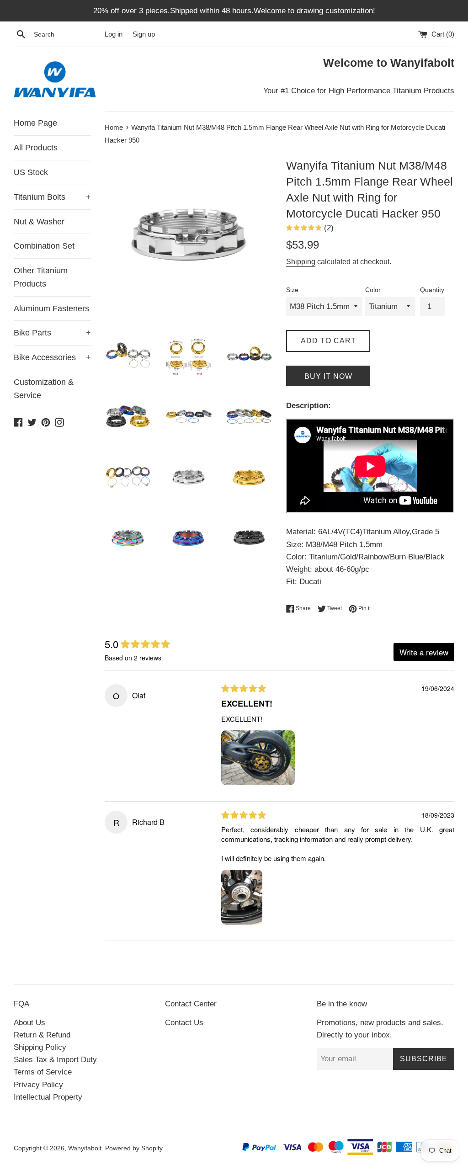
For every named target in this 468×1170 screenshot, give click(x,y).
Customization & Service (44, 389)
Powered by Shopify (134, 1148)
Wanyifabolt (84, 1148)
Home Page (35, 123)
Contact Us (184, 1022)
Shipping (300, 262)
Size (292, 290)
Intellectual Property (48, 1097)
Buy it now (328, 376)
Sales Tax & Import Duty (55, 1059)
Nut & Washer (39, 221)
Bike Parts (52, 332)
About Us (29, 1022)
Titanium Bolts (52, 197)
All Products (36, 147)
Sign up (144, 34)
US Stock (31, 172)
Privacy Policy (38, 1084)
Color (373, 290)
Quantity (432, 290)
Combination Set (44, 245)
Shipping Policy (40, 1047)
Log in (113, 34)
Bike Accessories (52, 357)
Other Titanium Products (41, 277)
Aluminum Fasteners (51, 308)
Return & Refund (42, 1035)
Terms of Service (43, 1072)
